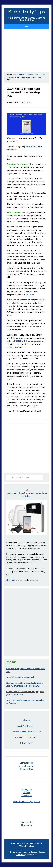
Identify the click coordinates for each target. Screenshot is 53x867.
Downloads (26, 825)
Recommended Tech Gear (26, 737)
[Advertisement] (26, 622)
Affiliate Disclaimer (26, 846)
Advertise (26, 720)
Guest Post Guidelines (26, 726)
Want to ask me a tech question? (26, 732)
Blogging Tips (26, 769)
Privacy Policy (26, 743)
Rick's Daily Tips (26, 11)
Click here (20, 855)
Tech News (26, 795)
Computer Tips (26, 763)
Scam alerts (26, 822)
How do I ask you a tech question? (21, 677)
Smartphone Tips (26, 766)
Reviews (26, 792)
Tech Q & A (26, 789)
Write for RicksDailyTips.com (26, 801)
